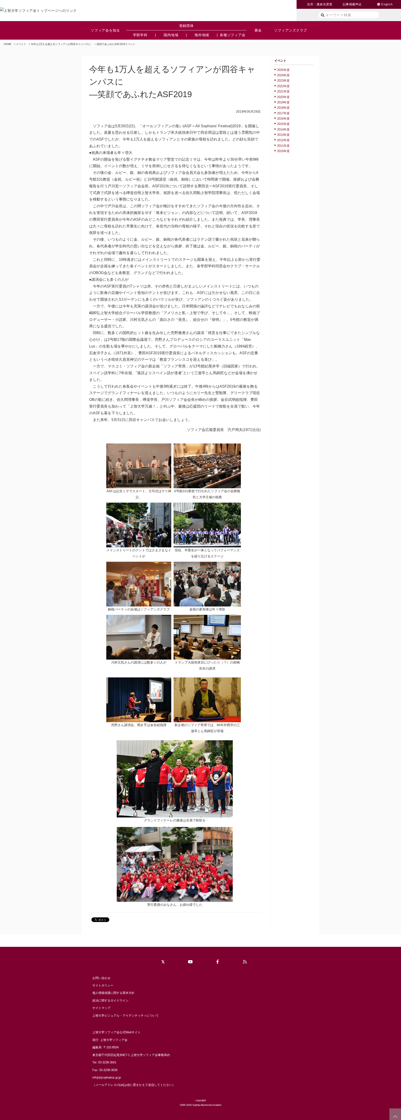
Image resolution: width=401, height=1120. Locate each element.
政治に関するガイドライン (110, 1000)
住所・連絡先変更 (320, 4)
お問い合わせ (101, 978)
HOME (7, 44)
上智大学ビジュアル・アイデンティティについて (125, 1015)
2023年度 (283, 80)
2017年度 (283, 113)
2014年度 (283, 129)
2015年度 (283, 124)
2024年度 (283, 75)
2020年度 (283, 97)
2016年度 (283, 118)
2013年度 (283, 135)
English (386, 4)
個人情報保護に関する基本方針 (113, 993)
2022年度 (283, 86)
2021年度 (283, 91)
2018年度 (283, 107)
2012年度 (283, 140)
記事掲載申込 (352, 4)
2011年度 (283, 145)
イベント (21, 44)
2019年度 (283, 102)
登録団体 (186, 26)
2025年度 (283, 70)
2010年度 (283, 151)
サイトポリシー (102, 985)
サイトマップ (101, 1008)
